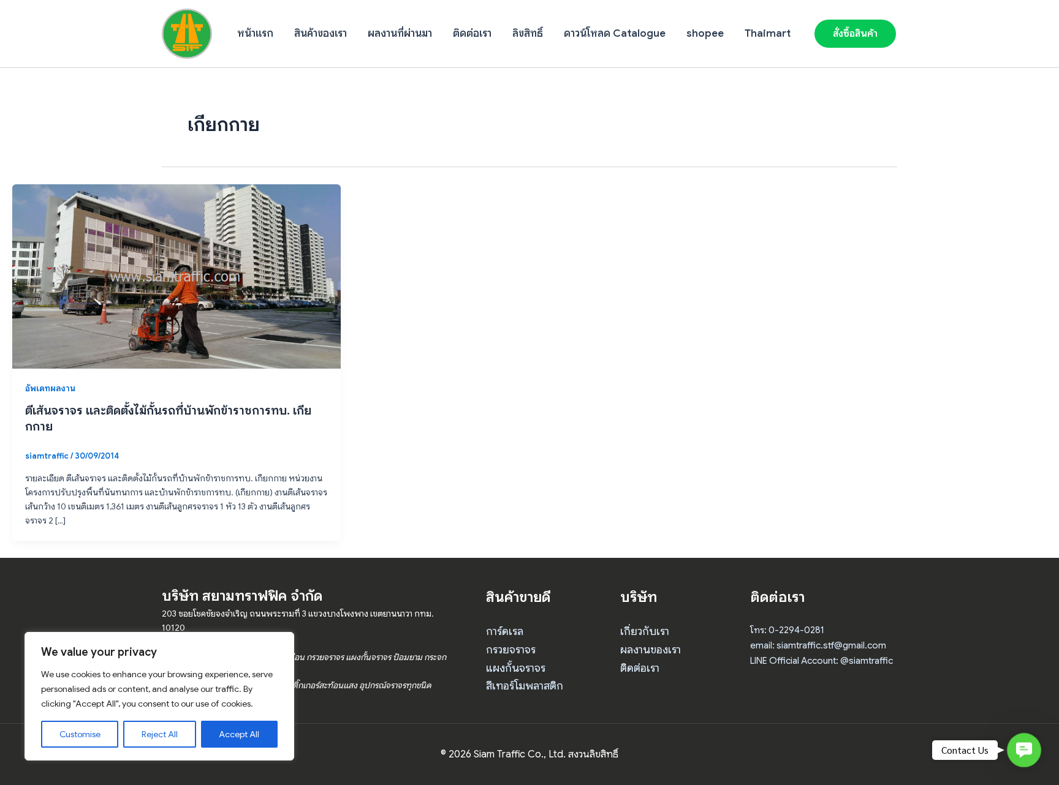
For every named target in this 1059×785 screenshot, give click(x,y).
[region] (159, 696)
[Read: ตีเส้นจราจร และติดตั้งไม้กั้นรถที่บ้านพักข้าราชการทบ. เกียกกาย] (176, 275)
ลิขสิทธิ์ (527, 33)
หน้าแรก (255, 33)
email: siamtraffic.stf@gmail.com (818, 645)
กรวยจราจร (511, 649)
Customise (80, 734)
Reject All (160, 734)
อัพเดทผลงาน (50, 388)
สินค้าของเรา (320, 33)
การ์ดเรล (504, 631)
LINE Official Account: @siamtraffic (821, 660)
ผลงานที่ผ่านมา (400, 33)
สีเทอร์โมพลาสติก (524, 686)
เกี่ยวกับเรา (644, 631)
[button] (855, 33)
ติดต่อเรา (472, 33)
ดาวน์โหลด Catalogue (615, 33)
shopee (705, 33)
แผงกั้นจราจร (515, 668)
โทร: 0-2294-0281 (787, 630)
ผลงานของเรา (650, 649)
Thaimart (768, 33)
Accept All (239, 734)
